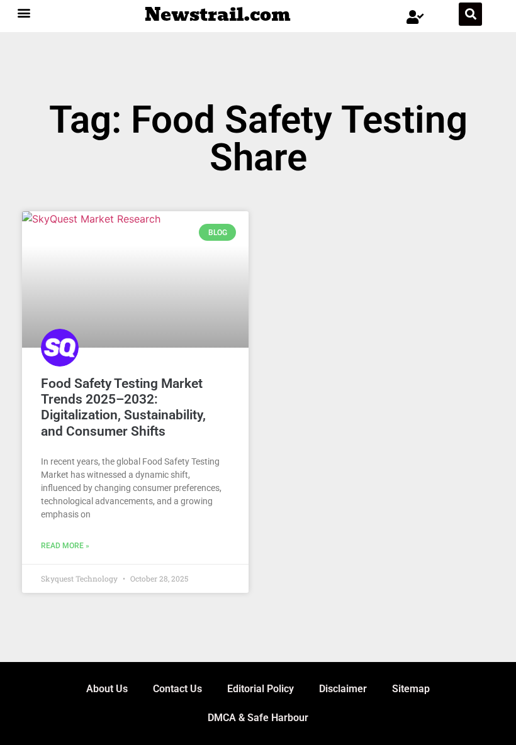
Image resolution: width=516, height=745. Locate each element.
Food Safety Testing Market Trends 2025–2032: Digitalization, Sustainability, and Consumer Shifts (123, 407)
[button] (24, 12)
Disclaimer (343, 689)
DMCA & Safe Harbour (258, 718)
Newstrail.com (218, 15)
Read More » (65, 545)
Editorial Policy (260, 689)
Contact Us (177, 689)
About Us (107, 689)
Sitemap (411, 689)
